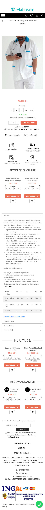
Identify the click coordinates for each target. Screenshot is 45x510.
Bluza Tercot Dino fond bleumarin (33, 349)
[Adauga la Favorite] (13, 201)
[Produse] (3, 16)
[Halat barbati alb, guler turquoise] (22, 62)
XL (26, 110)
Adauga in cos (28, 123)
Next (41, 65)
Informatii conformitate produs (14, 316)
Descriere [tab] (7, 215)
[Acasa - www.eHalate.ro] (22, 9)
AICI (10, 286)
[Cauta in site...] (42, 15)
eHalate (22, 24)
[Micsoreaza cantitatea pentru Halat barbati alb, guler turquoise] (10, 123)
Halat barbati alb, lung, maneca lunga (13, 179)
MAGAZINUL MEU (21, 443)
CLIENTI (21, 448)
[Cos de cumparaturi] (36, 15)
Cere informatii (31, 135)
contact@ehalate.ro (24, 476)
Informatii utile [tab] (9, 321)
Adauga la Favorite (13, 135)
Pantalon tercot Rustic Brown (32, 390)
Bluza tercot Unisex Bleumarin (12, 349)
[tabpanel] (22, 62)
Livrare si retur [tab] (9, 325)
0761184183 (23, 473)
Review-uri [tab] (8, 330)
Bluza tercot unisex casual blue (12, 390)
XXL (31, 110)
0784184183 (23, 470)
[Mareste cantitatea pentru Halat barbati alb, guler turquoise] (17, 123)
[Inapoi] (1, 21)
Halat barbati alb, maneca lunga (32, 179)
